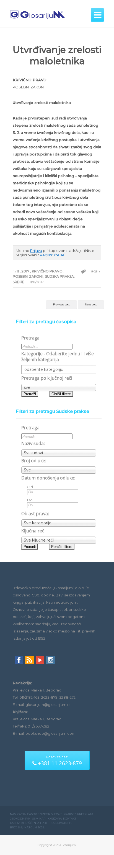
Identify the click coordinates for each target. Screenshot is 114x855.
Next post (91, 304)
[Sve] (58, 470)
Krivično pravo (47, 271)
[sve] (58, 387)
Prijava (36, 250)
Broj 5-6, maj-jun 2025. (27, 827)
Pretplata (85, 814)
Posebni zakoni (28, 276)
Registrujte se (52, 255)
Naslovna (18, 814)
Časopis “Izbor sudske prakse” (51, 814)
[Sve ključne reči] (58, 540)
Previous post (61, 304)
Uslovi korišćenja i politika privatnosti (42, 823)
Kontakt (69, 818)
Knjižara (55, 818)
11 (18, 271)
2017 (25, 271)
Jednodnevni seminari (28, 818)
